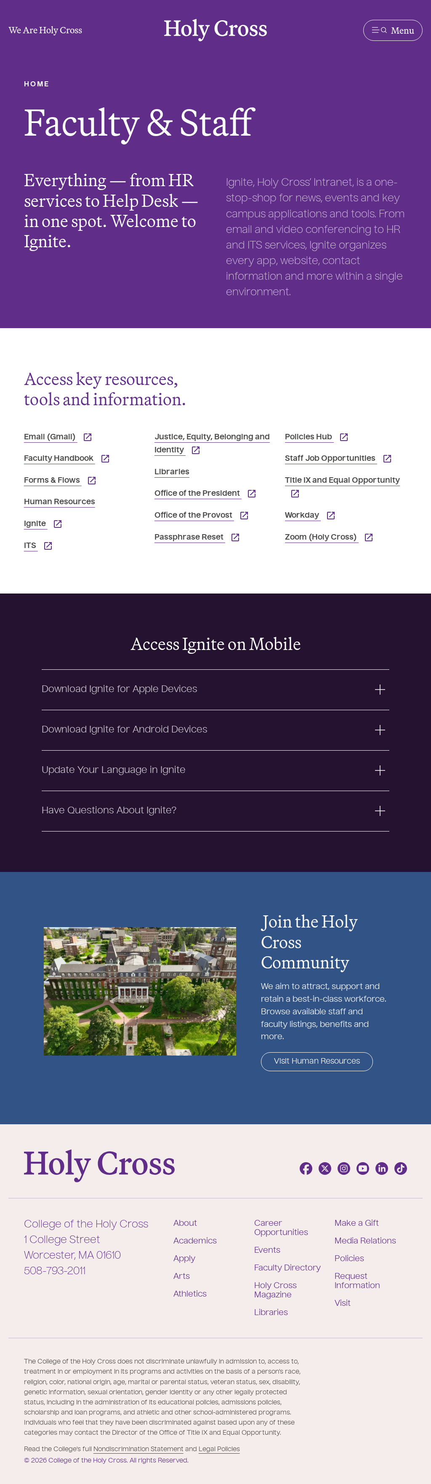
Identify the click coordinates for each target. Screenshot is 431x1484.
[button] (393, 30)
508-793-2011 (54, 1271)
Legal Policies (219, 1449)
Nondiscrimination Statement (138, 1449)
